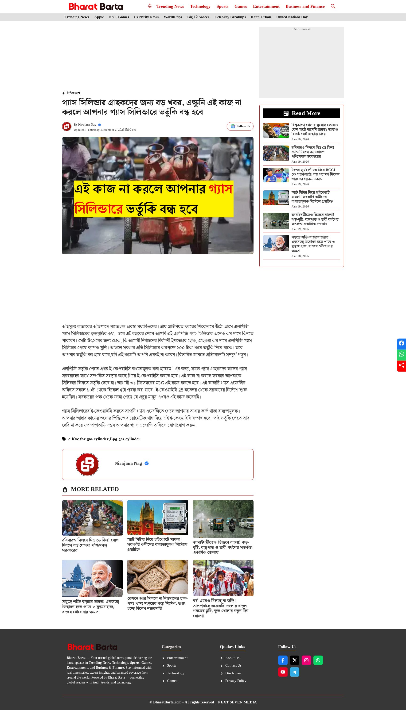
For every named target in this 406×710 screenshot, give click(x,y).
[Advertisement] (158, 56)
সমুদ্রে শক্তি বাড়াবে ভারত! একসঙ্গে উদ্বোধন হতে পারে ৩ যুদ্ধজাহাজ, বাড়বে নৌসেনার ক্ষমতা (90, 606)
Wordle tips (173, 17)
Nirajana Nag (87, 124)
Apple (99, 17)
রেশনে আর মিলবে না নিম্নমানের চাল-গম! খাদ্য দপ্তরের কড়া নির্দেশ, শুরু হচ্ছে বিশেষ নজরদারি (157, 603)
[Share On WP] (401, 355)
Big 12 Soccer (198, 17)
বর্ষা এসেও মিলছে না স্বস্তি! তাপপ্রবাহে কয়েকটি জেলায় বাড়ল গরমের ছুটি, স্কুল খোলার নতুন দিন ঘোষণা (220, 608)
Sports (222, 6)
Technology (200, 6)
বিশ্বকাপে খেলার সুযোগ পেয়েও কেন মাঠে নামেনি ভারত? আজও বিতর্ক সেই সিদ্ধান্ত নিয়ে (315, 129)
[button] (333, 6)
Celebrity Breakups (230, 17)
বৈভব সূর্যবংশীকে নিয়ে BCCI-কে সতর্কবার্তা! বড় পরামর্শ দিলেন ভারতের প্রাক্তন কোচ (316, 174)
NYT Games (119, 17)
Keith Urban (261, 17)
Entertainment (266, 6)
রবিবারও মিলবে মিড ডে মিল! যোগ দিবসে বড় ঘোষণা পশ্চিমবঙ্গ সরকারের (90, 545)
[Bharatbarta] (95, 6)
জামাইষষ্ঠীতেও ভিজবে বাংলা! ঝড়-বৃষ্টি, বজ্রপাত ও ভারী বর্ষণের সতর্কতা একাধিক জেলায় (223, 547)
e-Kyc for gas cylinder (88, 439)
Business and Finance (305, 6)
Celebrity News (146, 17)
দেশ (77, 93)
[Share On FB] (401, 343)
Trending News (170, 6)
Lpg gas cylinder (125, 439)
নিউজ (70, 93)
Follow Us (243, 126)
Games (240, 6)
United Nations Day (292, 17)
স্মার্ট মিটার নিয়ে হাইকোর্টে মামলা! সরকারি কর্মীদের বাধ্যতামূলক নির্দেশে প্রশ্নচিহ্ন (157, 544)
